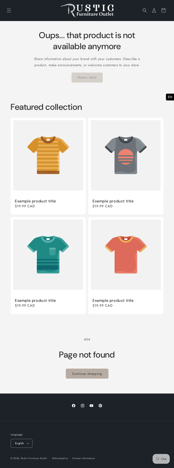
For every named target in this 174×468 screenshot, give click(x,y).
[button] (9, 10)
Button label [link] (87, 77)
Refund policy (60, 458)
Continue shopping (87, 373)
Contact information (83, 458)
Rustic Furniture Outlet (34, 458)
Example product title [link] (35, 201)
